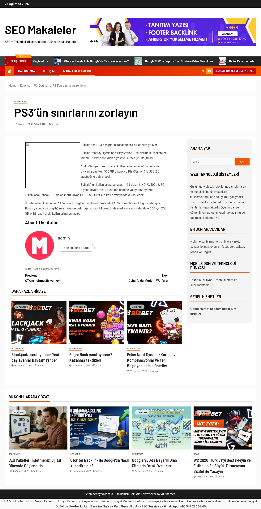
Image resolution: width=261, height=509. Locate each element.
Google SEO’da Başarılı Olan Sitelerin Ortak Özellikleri (166, 61)
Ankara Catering (44, 501)
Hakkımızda (26, 71)
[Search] (203, 71)
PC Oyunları (20, 102)
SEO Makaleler (40, 29)
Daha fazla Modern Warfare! (148, 278)
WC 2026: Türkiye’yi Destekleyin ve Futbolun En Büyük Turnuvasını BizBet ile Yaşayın (222, 466)
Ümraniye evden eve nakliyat (166, 501)
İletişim (49, 71)
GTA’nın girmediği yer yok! (43, 278)
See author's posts (76, 248)
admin (21, 124)
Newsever (149, 494)
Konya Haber (66, 501)
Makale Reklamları (77, 71)
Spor (196, 454)
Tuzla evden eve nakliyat (240, 501)
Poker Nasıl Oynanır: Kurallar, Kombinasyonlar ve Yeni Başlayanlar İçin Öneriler (151, 360)
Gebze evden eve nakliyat (204, 501)
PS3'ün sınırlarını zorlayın (45, 268)
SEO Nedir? (14, 454)
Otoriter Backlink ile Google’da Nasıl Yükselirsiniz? (83, 61)
